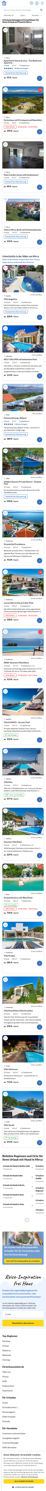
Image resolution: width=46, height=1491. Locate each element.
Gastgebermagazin (11, 1438)
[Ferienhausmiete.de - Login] (37, 3)
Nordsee (6, 1341)
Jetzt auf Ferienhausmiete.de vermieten (23, 1261)
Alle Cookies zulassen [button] (24, 1481)
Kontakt (6, 1421)
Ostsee (5, 1345)
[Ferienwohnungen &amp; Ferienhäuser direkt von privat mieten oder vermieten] (4, 3)
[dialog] (24, 1471)
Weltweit (6, 1355)
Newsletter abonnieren (23, 1323)
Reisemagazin (8, 1412)
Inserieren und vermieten (13, 1433)
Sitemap (6, 1359)
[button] (43, 3)
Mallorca (6, 1350)
